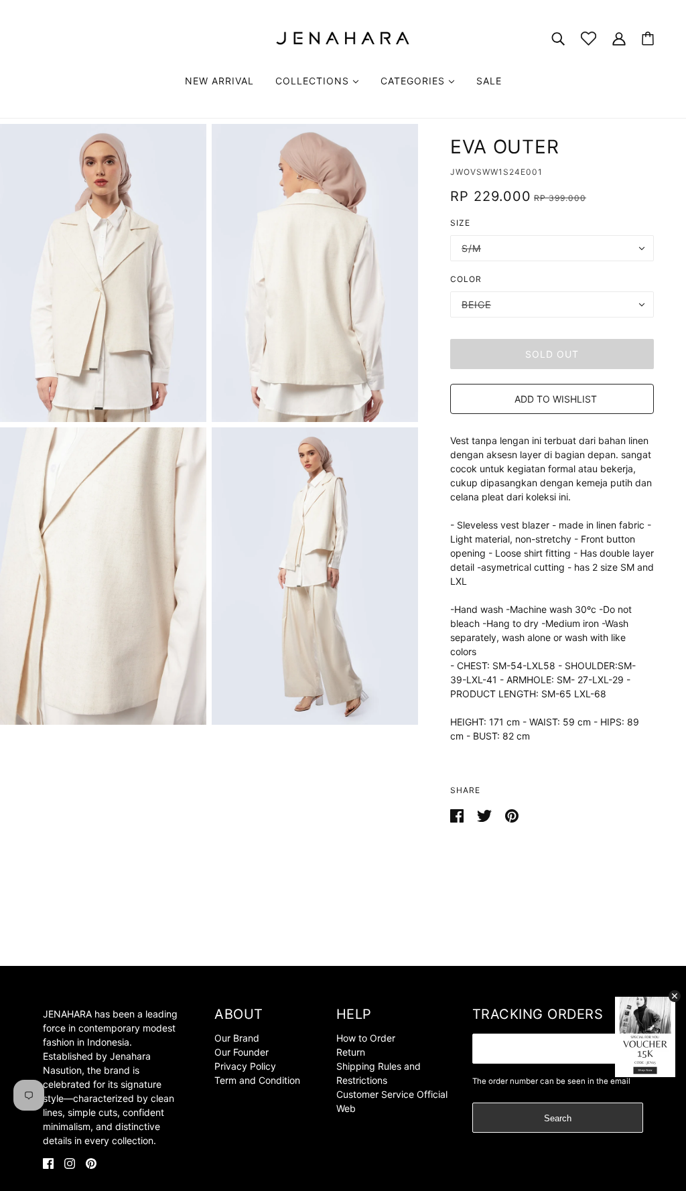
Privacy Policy (245, 1066)
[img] (48, 1162)
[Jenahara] (343, 37)
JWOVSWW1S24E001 (496, 172)
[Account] (619, 38)
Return (350, 1052)
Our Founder (241, 1052)
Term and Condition (257, 1080)
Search (557, 1118)
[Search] (558, 38)
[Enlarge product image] (103, 273)
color (466, 279)
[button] (552, 399)
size (460, 223)
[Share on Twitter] (486, 815)
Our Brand (236, 1038)
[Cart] (648, 38)
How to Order (365, 1038)
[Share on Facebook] (458, 815)
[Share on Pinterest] (512, 815)
